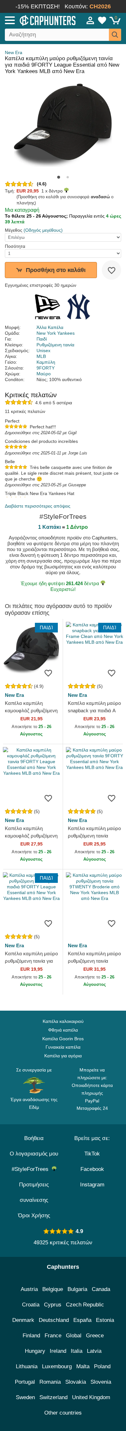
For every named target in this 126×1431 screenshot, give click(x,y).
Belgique (52, 1289)
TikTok (92, 1154)
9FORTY (46, 367)
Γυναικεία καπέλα (63, 1047)
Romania (50, 1382)
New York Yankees (56, 333)
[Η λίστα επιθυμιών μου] (102, 20)
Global (73, 1336)
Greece (95, 1336)
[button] (58, 177)
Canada (101, 1289)
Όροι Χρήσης (34, 1215)
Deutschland (54, 1320)
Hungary (35, 1351)
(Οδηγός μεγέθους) (43, 230)
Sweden (25, 1397)
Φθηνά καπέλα (63, 1030)
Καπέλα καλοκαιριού (63, 1021)
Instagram (92, 1185)
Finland (31, 1336)
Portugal (25, 1382)
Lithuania (26, 1366)
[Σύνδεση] (90, 20)
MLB (41, 356)
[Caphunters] (37, 20)
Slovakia (75, 1382)
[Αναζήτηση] (115, 35)
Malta (82, 1366)
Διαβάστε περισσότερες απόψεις (37, 506)
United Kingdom (91, 1397)
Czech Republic (85, 1305)
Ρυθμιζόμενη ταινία (55, 344)
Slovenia (100, 1382)
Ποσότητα (15, 246)
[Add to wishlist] (111, 270)
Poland (102, 1366)
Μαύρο (44, 373)
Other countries (63, 1413)
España (82, 1320)
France (53, 1336)
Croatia (30, 1305)
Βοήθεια (34, 1138)
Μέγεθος (13, 230)
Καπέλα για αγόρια (63, 1055)
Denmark (23, 1320)
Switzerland (53, 1397)
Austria (29, 1289)
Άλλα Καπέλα (50, 327)
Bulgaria (77, 1289)
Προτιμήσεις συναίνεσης (34, 1192)
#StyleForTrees (32, 1169)
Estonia (105, 1320)
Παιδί (42, 338)
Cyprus (52, 1305)
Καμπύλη (46, 362)
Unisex (43, 350)
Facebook (92, 1169)
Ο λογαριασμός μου (34, 1154)
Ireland (58, 1351)
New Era (13, 52)
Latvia (94, 1351)
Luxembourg (57, 1366)
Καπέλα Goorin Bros (63, 1038)
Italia (76, 1351)
